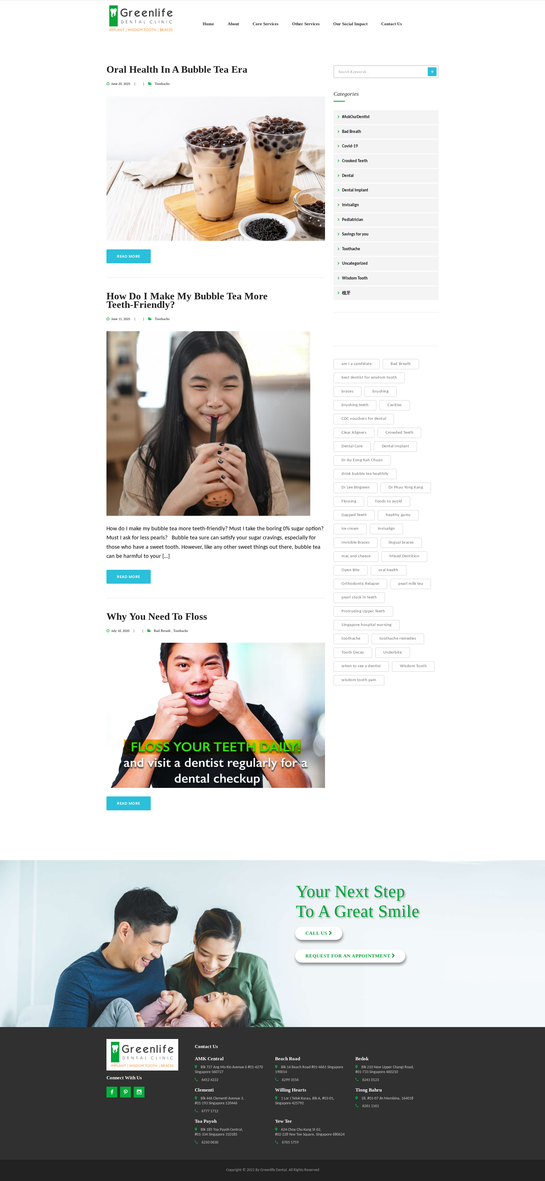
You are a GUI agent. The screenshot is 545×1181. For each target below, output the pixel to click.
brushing (380, 391)
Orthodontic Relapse (360, 584)
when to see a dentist (361, 666)
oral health (389, 570)
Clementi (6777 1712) (44, 933)
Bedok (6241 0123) (44, 923)
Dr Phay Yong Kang (406, 487)
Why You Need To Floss (156, 616)
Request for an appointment (348, 956)
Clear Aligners (353, 433)
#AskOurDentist (356, 117)
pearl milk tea (410, 584)
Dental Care (352, 446)
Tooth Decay (352, 652)
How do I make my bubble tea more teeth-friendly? (187, 300)
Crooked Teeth (355, 161)
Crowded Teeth (399, 433)
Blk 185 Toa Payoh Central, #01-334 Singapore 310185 (219, 1132)
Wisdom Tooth (355, 278)
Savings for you (355, 234)
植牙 (346, 293)
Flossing (348, 501)
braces (347, 391)
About (233, 24)
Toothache (162, 84)
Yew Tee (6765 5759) (44, 974)
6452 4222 (209, 1080)
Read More (128, 256)
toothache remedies (398, 639)
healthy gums (398, 515)
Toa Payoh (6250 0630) (44, 953)
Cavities (394, 405)
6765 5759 (290, 1142)
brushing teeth (354, 405)
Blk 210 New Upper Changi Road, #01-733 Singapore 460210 (384, 1069)
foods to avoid (388, 501)
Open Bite (350, 570)
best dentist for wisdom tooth (369, 377)
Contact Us (391, 24)
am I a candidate (356, 364)
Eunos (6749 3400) (45, 943)
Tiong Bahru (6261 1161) (44, 964)
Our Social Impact (350, 24)
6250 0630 (209, 1142)
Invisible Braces (355, 543)
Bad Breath (162, 631)
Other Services (306, 24)
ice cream (350, 529)
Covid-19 (350, 146)
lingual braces (401, 543)
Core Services (265, 24)
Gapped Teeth (354, 515)
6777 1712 (209, 1111)
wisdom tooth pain (358, 680)
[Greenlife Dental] (144, 18)
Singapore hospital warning (366, 625)
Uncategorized (355, 264)
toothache (350, 639)
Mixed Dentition (404, 556)
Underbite (392, 652)
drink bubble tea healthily (365, 474)
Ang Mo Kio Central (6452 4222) (44, 902)
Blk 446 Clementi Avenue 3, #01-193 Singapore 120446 (219, 1101)
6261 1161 (370, 1106)
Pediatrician (352, 220)
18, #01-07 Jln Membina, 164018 (386, 1098)
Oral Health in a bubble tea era (177, 69)
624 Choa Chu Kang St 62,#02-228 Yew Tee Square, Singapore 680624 (310, 1132)
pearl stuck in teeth (359, 597)
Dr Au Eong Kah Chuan (362, 460)
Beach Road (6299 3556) (44, 912)
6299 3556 (290, 1080)
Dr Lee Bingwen (355, 487)
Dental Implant (355, 190)
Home (208, 24)
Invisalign (350, 205)
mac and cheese (355, 556)
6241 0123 (370, 1080)
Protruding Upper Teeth (363, 611)
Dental (348, 176)
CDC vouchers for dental (363, 419)
